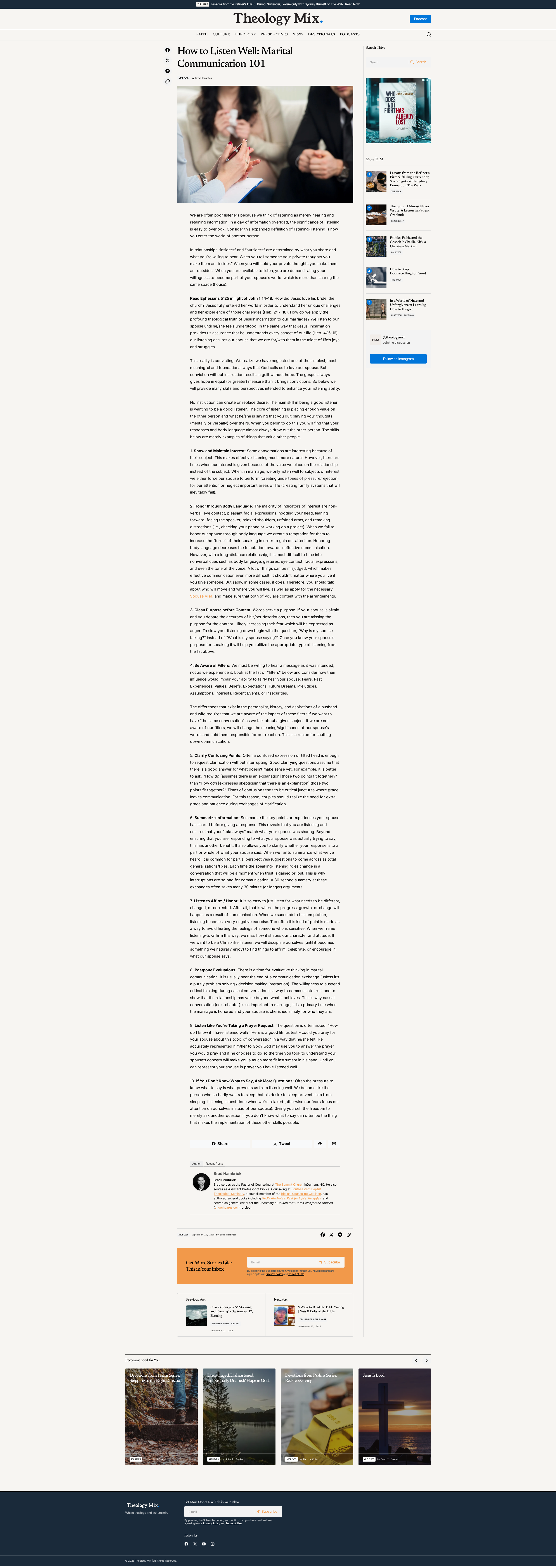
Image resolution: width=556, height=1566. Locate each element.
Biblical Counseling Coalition (301, 1193)
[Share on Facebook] (167, 50)
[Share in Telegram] (167, 71)
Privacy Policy (274, 1274)
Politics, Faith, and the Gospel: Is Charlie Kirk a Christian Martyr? (408, 242)
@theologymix (394, 338)
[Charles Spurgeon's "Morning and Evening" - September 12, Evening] (221, 1314)
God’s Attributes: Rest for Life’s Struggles (291, 1198)
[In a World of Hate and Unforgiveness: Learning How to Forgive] (376, 309)
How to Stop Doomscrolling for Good (408, 271)
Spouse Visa (201, 596)
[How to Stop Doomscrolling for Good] (376, 277)
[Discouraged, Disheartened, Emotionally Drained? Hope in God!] (239, 1417)
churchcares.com (227, 1207)
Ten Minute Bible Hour (313, 1319)
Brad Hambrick (227, 1173)
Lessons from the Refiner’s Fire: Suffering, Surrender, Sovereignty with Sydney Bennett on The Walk (277, 4)
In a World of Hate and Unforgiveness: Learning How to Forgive (408, 305)
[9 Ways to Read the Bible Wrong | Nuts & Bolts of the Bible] (309, 1314)
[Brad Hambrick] (201, 1181)
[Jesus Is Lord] (395, 1417)
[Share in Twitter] (167, 60)
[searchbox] (387, 62)
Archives (183, 78)
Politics (396, 252)
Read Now (352, 4)
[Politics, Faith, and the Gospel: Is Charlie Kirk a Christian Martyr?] (376, 246)
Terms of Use (296, 1274)
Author (196, 1163)
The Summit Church (289, 1184)
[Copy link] (167, 81)
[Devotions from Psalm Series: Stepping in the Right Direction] (161, 1417)
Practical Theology (402, 315)
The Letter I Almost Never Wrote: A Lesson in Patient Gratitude (410, 211)
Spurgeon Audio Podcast (226, 1323)
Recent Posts (214, 1163)
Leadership (397, 221)
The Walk (202, 4)
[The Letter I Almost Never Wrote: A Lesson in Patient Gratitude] (376, 214)
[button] (429, 34)
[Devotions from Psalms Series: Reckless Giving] (317, 1417)
